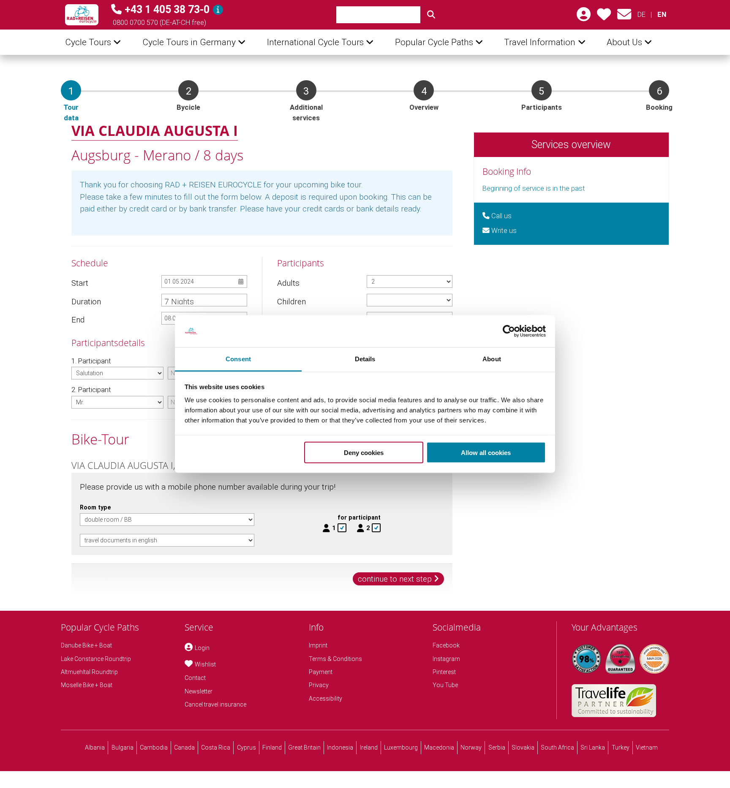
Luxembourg (401, 747)
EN (661, 15)
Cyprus (246, 747)
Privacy (319, 685)
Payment (320, 672)
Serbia (496, 747)
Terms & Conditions (335, 658)
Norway (471, 747)
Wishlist (205, 664)
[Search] (430, 14)
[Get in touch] (624, 17)
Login (202, 647)
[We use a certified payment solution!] (654, 659)
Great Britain (304, 747)
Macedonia (439, 747)
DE (641, 15)
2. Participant (91, 390)
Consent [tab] (238, 359)
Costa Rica (215, 747)
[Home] (82, 15)
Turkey (620, 747)
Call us (501, 216)
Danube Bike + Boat (86, 645)
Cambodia (154, 747)
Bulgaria (122, 747)
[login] (584, 17)
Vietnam (647, 747)
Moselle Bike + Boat (86, 685)
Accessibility (325, 698)
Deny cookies (364, 452)
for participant (359, 517)
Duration (86, 301)
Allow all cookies (486, 452)
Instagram (446, 658)
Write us (503, 231)
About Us (624, 42)
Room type (95, 507)
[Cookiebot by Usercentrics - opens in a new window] (509, 331)
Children (291, 301)
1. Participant (91, 361)
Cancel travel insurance (215, 704)
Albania (95, 747)
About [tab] (491, 359)
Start (79, 283)
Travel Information (539, 42)
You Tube (445, 685)
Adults (288, 283)
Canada (184, 747)
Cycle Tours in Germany (189, 42)
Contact (195, 677)
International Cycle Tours (315, 42)
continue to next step (395, 579)
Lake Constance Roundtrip (96, 658)
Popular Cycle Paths (434, 42)
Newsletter (198, 691)
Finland (272, 747)
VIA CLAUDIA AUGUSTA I (154, 130)
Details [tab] (365, 359)
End (77, 320)
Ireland (369, 747)
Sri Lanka (592, 747)
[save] (604, 17)
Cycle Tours (88, 42)
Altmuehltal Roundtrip (89, 672)
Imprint (318, 645)
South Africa (557, 747)
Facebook (446, 645)
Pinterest (444, 672)
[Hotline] (218, 10)
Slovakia (523, 747)
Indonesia (340, 747)
